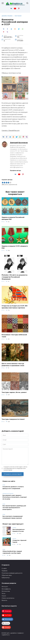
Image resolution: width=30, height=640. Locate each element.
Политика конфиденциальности (12, 573)
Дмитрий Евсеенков (19, 143)
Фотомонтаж (6, 591)
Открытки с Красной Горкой (19, 541)
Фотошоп (5, 586)
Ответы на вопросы (8, 598)
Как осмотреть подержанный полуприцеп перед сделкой (12, 517)
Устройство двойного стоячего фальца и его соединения (13, 487)
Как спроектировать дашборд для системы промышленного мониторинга (14, 507)
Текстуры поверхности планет (13, 419)
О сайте (4, 568)
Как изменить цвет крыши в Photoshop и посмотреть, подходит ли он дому (14, 497)
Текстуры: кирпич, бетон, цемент (14, 392)
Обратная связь (7, 575)
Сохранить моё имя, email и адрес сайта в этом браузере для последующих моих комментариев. (15, 468)
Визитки (4, 600)
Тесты (3, 593)
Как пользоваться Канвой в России (18, 530)
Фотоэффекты (6, 589)
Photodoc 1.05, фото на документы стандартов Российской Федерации (14, 277)
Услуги (4, 596)
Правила (4, 570)
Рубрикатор (6, 577)
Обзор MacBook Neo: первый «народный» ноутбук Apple (12, 552)
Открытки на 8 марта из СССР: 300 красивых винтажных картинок (14, 307)
